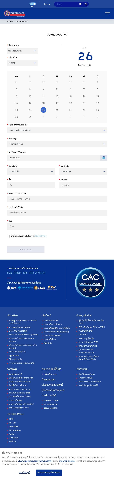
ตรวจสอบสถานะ (51, 404)
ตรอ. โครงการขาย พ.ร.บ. (20, 389)
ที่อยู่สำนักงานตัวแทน (18, 385)
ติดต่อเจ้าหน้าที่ (15, 374)
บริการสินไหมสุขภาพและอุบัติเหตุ (23, 335)
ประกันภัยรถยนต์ (51, 320)
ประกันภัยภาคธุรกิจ (52, 335)
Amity (11, 434)
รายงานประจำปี (85, 331)
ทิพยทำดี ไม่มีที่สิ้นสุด (51, 368)
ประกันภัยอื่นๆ (50, 339)
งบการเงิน (83, 335)
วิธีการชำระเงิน (16, 359)
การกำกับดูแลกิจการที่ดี (88, 385)
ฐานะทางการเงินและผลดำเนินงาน (86, 351)
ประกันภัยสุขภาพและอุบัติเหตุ (56, 332)
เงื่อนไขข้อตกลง (40, 236)
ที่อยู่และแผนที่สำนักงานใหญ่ (21, 378)
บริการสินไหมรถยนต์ (18, 331)
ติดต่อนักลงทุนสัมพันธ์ (88, 346)
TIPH (11, 419)
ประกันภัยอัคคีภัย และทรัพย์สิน (57, 328)
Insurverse (13, 426)
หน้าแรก (10, 21)
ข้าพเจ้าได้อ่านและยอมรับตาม (28, 236)
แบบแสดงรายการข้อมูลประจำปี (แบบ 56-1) (89, 357)
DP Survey (13, 438)
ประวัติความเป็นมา (87, 374)
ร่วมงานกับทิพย (15, 400)
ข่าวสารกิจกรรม (49, 374)
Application (14, 355)
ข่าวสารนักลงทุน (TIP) (88, 342)
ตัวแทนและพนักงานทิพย (19, 393)
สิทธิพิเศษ (48, 343)
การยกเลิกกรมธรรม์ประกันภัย (21, 363)
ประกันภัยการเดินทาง (53, 324)
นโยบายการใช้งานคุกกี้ (52, 384)
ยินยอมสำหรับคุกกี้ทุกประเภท (49, 472)
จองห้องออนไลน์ (51, 408)
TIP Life (12, 423)
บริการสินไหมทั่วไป (17, 352)
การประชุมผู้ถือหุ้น (86, 338)
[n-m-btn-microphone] (80, 4)
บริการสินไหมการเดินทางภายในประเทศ (23, 346)
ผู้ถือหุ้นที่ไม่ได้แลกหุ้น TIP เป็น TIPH (91, 321)
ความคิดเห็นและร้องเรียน (20, 396)
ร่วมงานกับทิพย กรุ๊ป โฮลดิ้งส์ (21, 404)
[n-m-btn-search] (86, 4)
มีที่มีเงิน (12, 441)
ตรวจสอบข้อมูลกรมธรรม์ (19, 327)
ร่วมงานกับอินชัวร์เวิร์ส (19, 408)
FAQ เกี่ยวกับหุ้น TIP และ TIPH (92, 327)
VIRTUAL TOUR (51, 400)
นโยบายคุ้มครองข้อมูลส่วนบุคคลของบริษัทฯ (35, 461)
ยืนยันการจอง (25, 249)
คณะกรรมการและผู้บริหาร (90, 381)
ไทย (45, 4)
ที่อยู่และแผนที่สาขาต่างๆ (19, 381)
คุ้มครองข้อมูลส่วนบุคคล (53, 390)
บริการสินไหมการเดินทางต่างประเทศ (21, 339)
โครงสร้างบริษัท (85, 378)
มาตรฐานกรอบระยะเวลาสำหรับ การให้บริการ (23, 321)
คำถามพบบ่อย (48, 379)
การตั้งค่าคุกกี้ (24, 472)
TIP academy (15, 430)
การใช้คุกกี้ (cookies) (67, 461)
